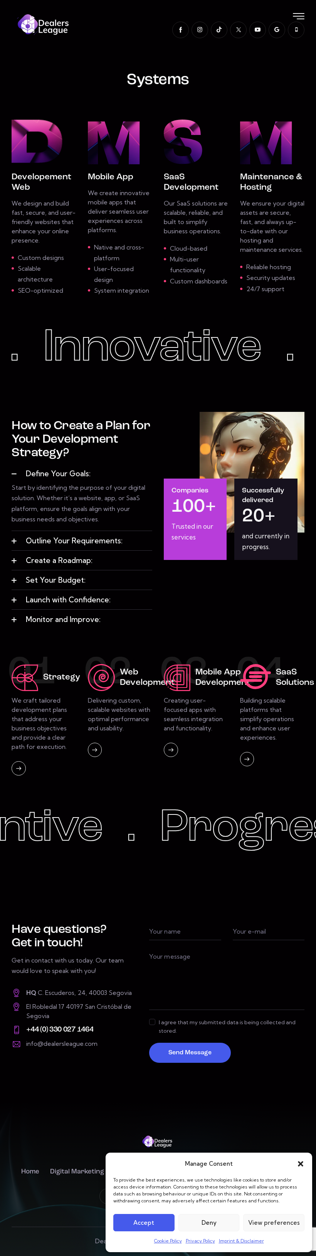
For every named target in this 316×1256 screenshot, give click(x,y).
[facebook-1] (180, 30)
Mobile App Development (222, 677)
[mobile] (296, 30)
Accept (143, 1222)
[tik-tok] (219, 30)
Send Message (190, 1053)
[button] (300, 1164)
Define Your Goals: (58, 473)
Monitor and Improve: (63, 619)
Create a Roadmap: (59, 560)
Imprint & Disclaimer (241, 1241)
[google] (277, 30)
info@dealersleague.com (61, 1043)
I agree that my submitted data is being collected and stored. (227, 1026)
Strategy (61, 677)
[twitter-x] (238, 30)
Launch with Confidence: (68, 599)
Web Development (147, 677)
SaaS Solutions (295, 677)
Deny (209, 1222)
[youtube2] (257, 30)
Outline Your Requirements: (74, 540)
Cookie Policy (168, 1241)
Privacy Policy (200, 1241)
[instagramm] (200, 30)
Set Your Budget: (56, 580)
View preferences (274, 1222)
